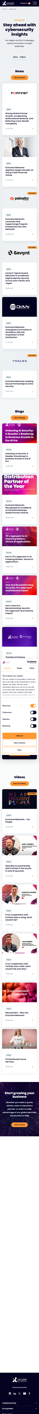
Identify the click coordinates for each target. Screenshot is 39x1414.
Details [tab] (19, 668)
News (15, 57)
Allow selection (19, 743)
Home (5, 9)
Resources (12, 9)
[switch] (33, 712)
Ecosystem (7, 1409)
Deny (19, 750)
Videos (23, 57)
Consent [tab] (7, 668)
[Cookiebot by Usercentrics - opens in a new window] (28, 662)
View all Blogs (19, 418)
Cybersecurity (9, 1403)
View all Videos (19, 783)
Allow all (19, 736)
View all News (19, 77)
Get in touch (19, 1125)
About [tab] (32, 668)
